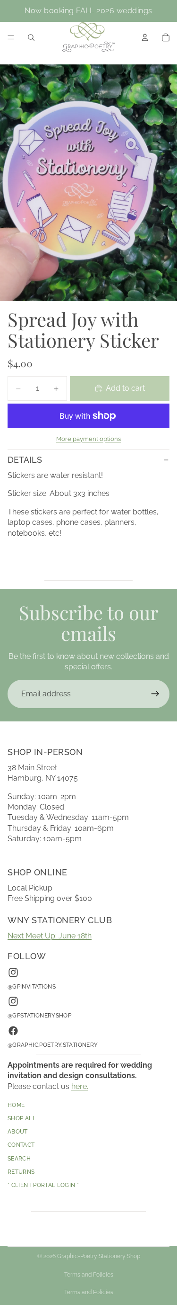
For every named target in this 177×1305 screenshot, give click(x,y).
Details (25, 460)
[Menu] (11, 37)
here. (79, 1086)
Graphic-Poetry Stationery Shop (98, 1256)
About (18, 1132)
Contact (21, 1145)
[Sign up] (155, 694)
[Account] (145, 37)
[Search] (31, 37)
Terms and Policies (88, 1274)
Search (19, 1158)
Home (16, 1105)
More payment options (88, 438)
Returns (21, 1172)
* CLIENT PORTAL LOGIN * (43, 1185)
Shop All (22, 1119)
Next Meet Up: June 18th (50, 935)
